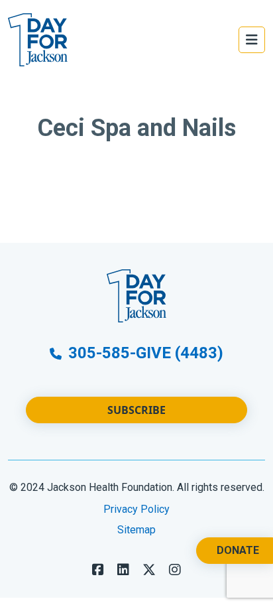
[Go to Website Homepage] (38, 39)
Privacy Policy (136, 509)
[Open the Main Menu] (252, 40)
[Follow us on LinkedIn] (123, 570)
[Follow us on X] (149, 570)
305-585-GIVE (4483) (143, 353)
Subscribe (136, 410)
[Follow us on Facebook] (98, 570)
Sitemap (136, 529)
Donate (238, 550)
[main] (136, 161)
